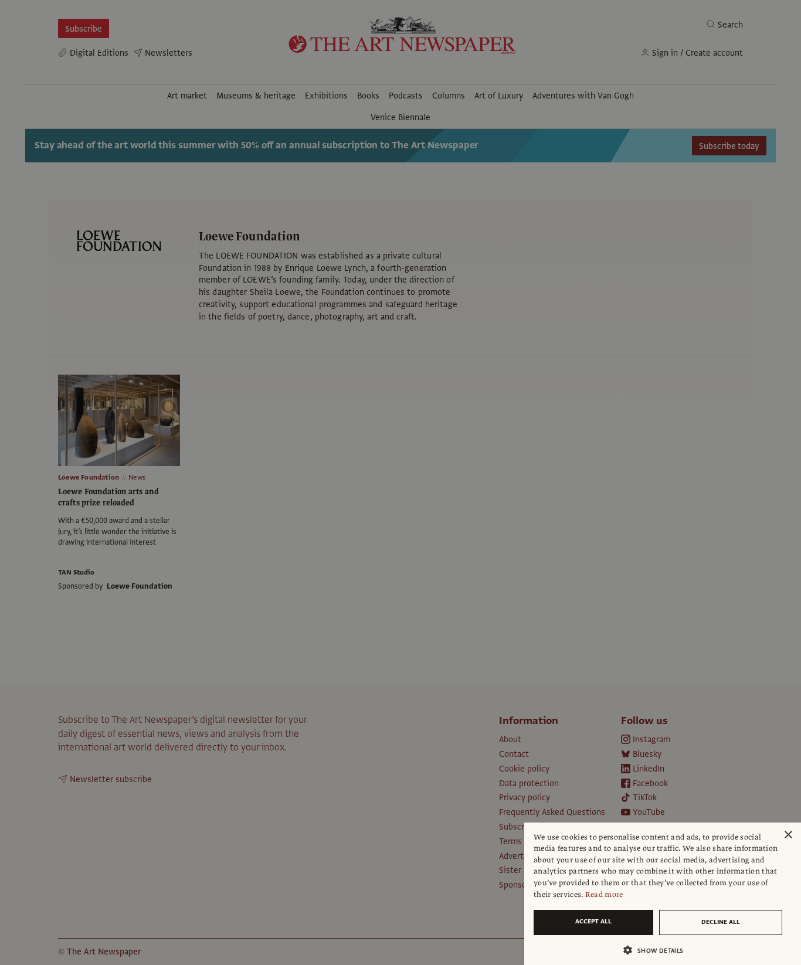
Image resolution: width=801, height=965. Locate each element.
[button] (658, 950)
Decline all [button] (720, 922)
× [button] (787, 835)
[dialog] (662, 894)
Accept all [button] (593, 921)
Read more (604, 894)
